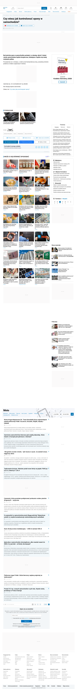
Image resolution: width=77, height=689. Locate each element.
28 (65, 201)
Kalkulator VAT (41, 674)
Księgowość (9, 11)
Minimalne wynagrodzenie (55, 672)
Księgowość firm (6, 654)
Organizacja (5, 671)
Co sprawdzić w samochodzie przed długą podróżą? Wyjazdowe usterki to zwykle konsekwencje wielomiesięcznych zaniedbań (62, 147)
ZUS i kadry (5, 661)
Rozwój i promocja (6, 675)
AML (51, 664)
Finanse (63, 659)
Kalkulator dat (41, 671)
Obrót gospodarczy (7, 659)
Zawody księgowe (6, 662)
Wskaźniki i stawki (54, 669)
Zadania (4, 674)
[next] (49, 604)
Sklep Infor (29, 664)
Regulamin (37, 686)
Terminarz (58, 198)
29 (67, 201)
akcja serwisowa (28, 133)
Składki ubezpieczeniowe (55, 674)
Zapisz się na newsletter (44, 137)
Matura (16, 678)
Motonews (5, 413)
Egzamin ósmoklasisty (19, 679)
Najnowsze (63, 127)
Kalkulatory (58, 160)
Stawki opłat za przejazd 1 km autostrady (62, 186)
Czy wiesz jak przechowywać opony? (20, 89)
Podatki (4, 656)
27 (62, 201)
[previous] (32, 604)
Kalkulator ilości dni (57, 169)
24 (54, 201)
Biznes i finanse (41, 656)
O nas (4, 686)
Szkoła (16, 672)
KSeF (69, 11)
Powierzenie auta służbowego (59, 177)
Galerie (41, 413)
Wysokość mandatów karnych (59, 188)
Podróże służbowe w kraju (59, 190)
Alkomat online (56, 162)
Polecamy (54, 322)
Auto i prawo (24, 413)
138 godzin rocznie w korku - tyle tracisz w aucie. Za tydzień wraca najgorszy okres (62, 137)
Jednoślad (36, 413)
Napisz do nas (28, 137)
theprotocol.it (64, 678)
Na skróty (64, 669)
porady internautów (8, 133)
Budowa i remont (65, 661)
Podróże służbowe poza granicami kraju (61, 192)
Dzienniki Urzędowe (30, 674)
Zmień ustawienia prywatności (26, 686)
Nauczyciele (17, 674)
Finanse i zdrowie (41, 664)
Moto (49, 11)
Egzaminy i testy (18, 675)
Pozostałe (28, 15)
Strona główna (6, 15)
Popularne (57, 127)
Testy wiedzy (17, 681)
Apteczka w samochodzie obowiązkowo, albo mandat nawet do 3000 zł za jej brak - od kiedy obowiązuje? (62, 154)
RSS (48, 686)
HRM (16, 664)
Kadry (15, 11)
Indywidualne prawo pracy (20, 656)
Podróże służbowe (53, 675)
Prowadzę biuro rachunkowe (55, 658)
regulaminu (27, 618)
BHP (16, 662)
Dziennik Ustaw (30, 671)
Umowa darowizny (57, 180)
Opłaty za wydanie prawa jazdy (60, 185)
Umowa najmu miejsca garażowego (61, 175)
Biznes (20, 11)
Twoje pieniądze (42, 11)
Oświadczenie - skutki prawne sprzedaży (62, 178)
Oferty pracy (64, 679)
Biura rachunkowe (54, 654)
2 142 (45, 604)
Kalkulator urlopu (57, 167)
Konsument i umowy (30, 659)
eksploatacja (20, 133)
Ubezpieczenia (18, 659)
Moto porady (15, 15)
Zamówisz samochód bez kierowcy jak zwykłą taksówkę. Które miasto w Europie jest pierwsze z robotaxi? (62, 133)
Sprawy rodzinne (30, 656)
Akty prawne (29, 669)
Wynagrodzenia (18, 658)
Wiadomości (64, 656)
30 (70, 201)
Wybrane (68, 127)
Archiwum (64, 672)
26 (60, 201)
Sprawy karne (29, 658)
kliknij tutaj (33, 626)
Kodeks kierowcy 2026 (62, 79)
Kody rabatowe (65, 674)
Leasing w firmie (41, 662)
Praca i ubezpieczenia (42, 659)
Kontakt (53, 686)
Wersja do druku (11, 137)
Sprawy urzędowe (30, 661)
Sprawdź (62, 82)
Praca (28, 662)
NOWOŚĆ (62, 76)
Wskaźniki (58, 183)
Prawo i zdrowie (30, 665)
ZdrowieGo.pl (64, 671)
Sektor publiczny (27, 11)
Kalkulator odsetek (42, 675)
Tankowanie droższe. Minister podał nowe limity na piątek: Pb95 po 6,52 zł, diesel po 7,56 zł (62, 140)
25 (57, 201)
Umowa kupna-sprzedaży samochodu (61, 173)
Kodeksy (28, 678)
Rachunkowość (6, 658)
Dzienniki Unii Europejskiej (32, 675)
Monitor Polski (29, 672)
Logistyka (30, 413)
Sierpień (65, 198)
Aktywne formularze (61, 172)
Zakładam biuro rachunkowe (55, 656)
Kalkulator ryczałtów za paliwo (59, 165)
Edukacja (64, 11)
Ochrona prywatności (13, 686)
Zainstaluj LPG (6, 415)
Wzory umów (64, 675)
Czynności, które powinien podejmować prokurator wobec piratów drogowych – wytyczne (61, 144)
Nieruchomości (56, 11)
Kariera (43, 686)
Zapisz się (26, 621)
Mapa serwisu (66, 686)
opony (15, 133)
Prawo (35, 11)
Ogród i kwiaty (64, 662)
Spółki (39, 658)
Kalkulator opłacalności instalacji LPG (61, 163)
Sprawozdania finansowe (55, 662)
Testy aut (18, 413)
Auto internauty (22, 15)
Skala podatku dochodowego (55, 678)
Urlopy (16, 661)
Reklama (59, 686)
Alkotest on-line (14, 415)
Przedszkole (17, 671)
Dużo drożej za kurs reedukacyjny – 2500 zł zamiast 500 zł (62, 151)
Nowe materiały (56, 245)
